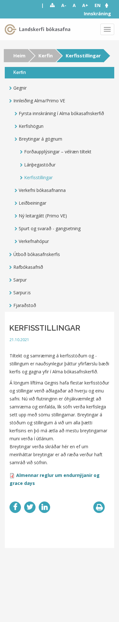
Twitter (30, 507)
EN (98, 5)
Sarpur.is (22, 292)
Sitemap (52, 5)
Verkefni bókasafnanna (42, 190)
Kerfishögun (31, 126)
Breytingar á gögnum (40, 139)
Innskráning (97, 14)
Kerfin (45, 55)
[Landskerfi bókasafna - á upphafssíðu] (39, 29)
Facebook (15, 507)
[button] (109, 5)
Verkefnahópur (34, 241)
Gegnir (20, 88)
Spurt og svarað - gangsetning (50, 228)
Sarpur (20, 280)
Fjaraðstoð (24, 305)
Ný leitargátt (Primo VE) (43, 216)
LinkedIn (44, 507)
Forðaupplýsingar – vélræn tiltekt (57, 152)
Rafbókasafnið (28, 267)
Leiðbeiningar (32, 203)
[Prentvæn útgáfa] (99, 507)
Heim (19, 55)
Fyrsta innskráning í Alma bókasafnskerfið (61, 113)
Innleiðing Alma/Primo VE (39, 101)
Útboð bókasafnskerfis (36, 254)
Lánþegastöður (40, 165)
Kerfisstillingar (38, 177)
